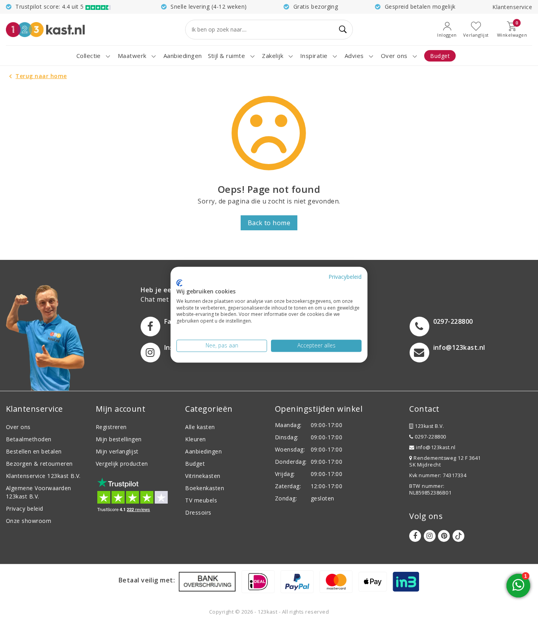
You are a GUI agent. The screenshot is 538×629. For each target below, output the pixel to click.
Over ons (18, 427)
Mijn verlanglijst (117, 451)
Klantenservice (512, 7)
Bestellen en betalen (34, 451)
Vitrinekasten (202, 476)
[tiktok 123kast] (458, 536)
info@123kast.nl (435, 447)
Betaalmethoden (29, 439)
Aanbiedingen (203, 451)
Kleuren (195, 439)
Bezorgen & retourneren (39, 463)
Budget (195, 463)
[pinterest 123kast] (444, 536)
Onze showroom (28, 520)
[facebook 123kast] (415, 536)
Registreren (111, 427)
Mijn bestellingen (119, 439)
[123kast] (45, 29)
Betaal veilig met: (147, 580)
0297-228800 (430, 436)
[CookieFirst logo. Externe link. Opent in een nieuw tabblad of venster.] (179, 283)
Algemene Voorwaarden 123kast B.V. (38, 492)
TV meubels (201, 500)
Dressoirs (198, 512)
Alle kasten (200, 427)
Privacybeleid (345, 276)
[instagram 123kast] (430, 536)
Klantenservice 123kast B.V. (43, 476)
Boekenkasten (204, 488)
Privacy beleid (24, 508)
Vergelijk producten (122, 463)
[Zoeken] (343, 29)
